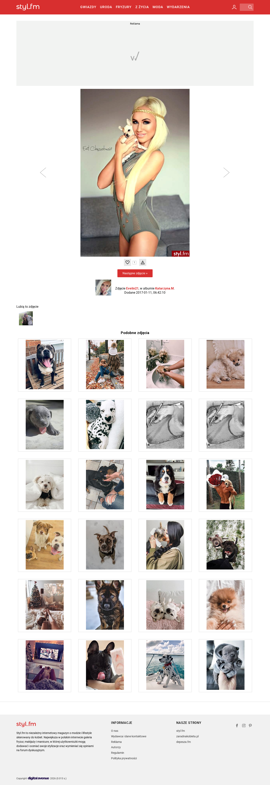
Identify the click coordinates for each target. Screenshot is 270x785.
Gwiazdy (88, 7)
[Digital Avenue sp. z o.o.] (38, 778)
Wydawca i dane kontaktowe (128, 736)
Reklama (116, 741)
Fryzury (123, 7)
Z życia (142, 7)
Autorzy (116, 747)
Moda (158, 7)
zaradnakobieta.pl (187, 736)
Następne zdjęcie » (135, 273)
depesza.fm (183, 741)
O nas (114, 730)
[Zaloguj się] (234, 7)
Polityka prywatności (124, 758)
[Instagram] (244, 726)
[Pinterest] (250, 726)
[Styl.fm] (32, 7)
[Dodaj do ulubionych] (127, 262)
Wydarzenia (178, 7)
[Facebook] (237, 726)
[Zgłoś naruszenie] (142, 262)
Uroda (106, 7)
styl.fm (180, 730)
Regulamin (117, 752)
